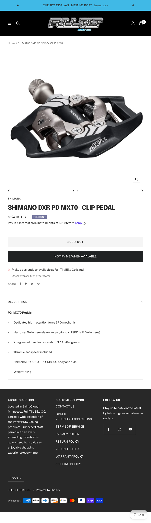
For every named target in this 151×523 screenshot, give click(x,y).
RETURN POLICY (67, 441)
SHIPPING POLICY (68, 464)
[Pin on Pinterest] (26, 283)
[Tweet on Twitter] (32, 283)
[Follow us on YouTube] (130, 429)
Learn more (98, 7)
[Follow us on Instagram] (119, 429)
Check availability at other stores (31, 275)
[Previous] (9, 190)
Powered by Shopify (48, 489)
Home (11, 43)
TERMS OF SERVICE (70, 426)
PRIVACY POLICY (67, 434)
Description (17, 301)
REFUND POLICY (67, 449)
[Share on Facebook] (20, 283)
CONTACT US (65, 406)
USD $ (14, 478)
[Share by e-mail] (38, 284)
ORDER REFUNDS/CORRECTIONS (74, 416)
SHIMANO (14, 198)
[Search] (18, 23)
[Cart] (141, 23)
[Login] (132, 23)
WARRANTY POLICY (70, 456)
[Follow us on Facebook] (108, 429)
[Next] (141, 190)
